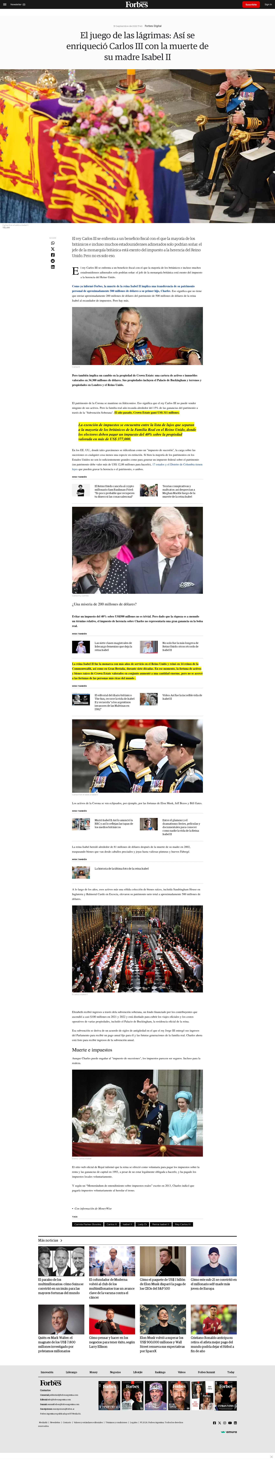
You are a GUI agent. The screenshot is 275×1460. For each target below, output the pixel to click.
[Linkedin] (52, 267)
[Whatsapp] (52, 243)
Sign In (268, 4)
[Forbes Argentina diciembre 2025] (179, 1396)
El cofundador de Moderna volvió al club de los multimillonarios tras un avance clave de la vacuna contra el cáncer (111, 1288)
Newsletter (55, 1423)
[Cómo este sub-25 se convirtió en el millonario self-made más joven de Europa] (214, 1261)
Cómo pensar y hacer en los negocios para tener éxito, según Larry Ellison (112, 1342)
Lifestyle (137, 1372)
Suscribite (251, 4)
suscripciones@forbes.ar (63, 1409)
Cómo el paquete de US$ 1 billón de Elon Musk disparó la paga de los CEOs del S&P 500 (163, 1284)
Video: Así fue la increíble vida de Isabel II (182, 697)
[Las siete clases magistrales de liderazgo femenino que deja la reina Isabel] (81, 647)
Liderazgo (71, 1372)
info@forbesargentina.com (59, 1400)
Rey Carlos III (183, 1224)
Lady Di (142, 1224)
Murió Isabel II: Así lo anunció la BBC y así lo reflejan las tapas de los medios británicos (114, 824)
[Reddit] (52, 261)
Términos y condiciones (116, 1423)
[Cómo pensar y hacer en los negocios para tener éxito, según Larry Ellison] (112, 1319)
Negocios (115, 1372)
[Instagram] (224, 1423)
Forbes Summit (206, 1372)
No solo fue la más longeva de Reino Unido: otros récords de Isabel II (180, 647)
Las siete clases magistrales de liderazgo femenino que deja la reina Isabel (113, 647)
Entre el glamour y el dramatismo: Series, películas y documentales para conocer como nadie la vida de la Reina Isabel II (181, 827)
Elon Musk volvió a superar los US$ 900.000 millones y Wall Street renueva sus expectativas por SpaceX (162, 1344)
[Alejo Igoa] (155, 1396)
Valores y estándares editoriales (88, 1423)
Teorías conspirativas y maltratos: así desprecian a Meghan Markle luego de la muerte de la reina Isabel (178, 491)
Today (230, 1372)
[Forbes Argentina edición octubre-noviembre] (202, 1396)
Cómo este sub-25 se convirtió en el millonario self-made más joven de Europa (214, 1284)
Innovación (47, 1372)
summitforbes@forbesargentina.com (63, 1404)
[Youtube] (230, 1423)
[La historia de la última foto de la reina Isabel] (81, 872)
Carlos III (112, 1224)
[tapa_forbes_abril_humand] (132, 1396)
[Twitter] (52, 249)
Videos (182, 1372)
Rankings (160, 1372)
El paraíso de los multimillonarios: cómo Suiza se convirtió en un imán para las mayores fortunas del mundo (60, 1286)
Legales (134, 1423)
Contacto (67, 1423)
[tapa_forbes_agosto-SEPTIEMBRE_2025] (225, 1396)
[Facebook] (52, 255)
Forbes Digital (153, 25)
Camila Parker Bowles (87, 1224)
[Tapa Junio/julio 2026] (109, 1396)
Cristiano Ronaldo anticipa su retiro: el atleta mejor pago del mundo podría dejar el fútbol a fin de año (212, 1344)
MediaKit (43, 1423)
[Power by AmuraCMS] (229, 1432)
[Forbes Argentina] (137, 4)
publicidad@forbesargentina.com (63, 1395)
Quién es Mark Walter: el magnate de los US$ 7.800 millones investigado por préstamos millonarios (56, 1344)
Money (93, 1372)
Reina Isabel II (160, 1224)
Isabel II (127, 1224)
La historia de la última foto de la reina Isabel (122, 868)
